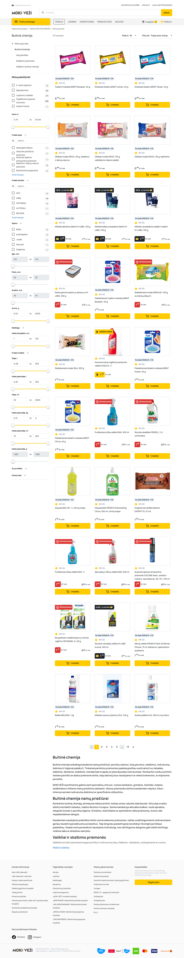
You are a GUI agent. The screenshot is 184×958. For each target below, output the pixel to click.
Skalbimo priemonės (25, 60)
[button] (149, 21)
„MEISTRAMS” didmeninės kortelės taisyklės (70, 900)
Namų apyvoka (58, 29)
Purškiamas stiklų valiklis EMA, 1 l (70, 572)
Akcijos (56, 872)
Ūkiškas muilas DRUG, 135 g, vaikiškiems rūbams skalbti (107, 158)
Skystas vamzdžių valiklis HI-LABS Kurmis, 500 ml (110, 645)
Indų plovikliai (22, 55)
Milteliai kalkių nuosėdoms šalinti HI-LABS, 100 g (111, 228)
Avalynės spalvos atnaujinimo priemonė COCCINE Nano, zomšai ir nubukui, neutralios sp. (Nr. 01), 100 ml (152, 575)
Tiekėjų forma (17, 892)
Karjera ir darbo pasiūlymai (22, 880)
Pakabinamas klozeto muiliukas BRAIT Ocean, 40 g (152, 370)
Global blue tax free (101, 884)
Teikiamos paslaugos (20, 884)
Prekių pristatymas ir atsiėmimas (106, 904)
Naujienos (57, 884)
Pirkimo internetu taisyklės (104, 908)
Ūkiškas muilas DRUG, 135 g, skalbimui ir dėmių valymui (72, 158)
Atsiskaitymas (99, 900)
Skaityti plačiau (61, 847)
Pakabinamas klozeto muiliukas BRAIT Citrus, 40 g (72, 440)
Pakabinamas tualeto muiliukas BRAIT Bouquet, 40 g (112, 300)
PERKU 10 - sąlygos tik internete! (106, 892)
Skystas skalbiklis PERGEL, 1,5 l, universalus (149, 434)
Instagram (37, 937)
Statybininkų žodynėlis (62, 888)
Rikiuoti (155, 35)
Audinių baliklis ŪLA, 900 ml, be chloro (152, 715)
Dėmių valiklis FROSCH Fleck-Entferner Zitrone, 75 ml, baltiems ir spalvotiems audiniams (152, 647)
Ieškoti (166, 12)
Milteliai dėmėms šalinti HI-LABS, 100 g (72, 226)
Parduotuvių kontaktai (102, 872)
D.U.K (96, 912)
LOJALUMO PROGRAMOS (162, 5)
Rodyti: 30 (127, 35)
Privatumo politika (19, 896)
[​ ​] (100, 12)
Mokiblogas (57, 880)
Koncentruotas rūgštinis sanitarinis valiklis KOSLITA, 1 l (111, 364)
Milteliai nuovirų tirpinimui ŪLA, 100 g (111, 715)
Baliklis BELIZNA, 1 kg (64, 715)
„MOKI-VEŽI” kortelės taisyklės (65, 896)
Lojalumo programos (61, 892)
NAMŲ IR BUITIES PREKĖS (40, 29)
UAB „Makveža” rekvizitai (21, 876)
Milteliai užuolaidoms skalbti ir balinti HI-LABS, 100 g (151, 228)
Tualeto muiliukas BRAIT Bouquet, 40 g (72, 86)
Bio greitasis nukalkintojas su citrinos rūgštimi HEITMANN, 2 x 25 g (72, 639)
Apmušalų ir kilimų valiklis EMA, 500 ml (112, 572)
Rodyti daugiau (18, 175)
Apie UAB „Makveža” (20, 872)
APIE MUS (146, 5)
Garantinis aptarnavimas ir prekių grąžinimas (111, 880)
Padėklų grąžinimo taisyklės (22, 888)
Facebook (21, 937)
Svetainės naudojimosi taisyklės (24, 908)
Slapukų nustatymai (20, 912)
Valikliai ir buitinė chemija (27, 66)
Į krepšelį (74, 104)
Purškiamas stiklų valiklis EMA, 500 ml (112, 432)
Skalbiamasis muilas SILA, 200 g (69, 368)
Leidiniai (56, 876)
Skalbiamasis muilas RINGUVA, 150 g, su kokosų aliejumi (151, 294)
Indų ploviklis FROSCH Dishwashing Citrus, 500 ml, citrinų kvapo (110, 509)
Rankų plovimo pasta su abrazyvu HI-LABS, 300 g (72, 294)
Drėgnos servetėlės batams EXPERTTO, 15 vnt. (147, 509)
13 (128, 746)
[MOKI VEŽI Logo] (22, 12)
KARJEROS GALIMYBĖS (130, 5)
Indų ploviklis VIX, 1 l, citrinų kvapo (70, 507)
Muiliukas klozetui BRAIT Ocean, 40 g (151, 86)
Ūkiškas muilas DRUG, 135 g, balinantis (152, 156)
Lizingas (97, 888)
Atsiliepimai (98, 896)
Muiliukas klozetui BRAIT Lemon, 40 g (111, 86)
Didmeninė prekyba (101, 876)
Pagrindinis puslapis (19, 29)
